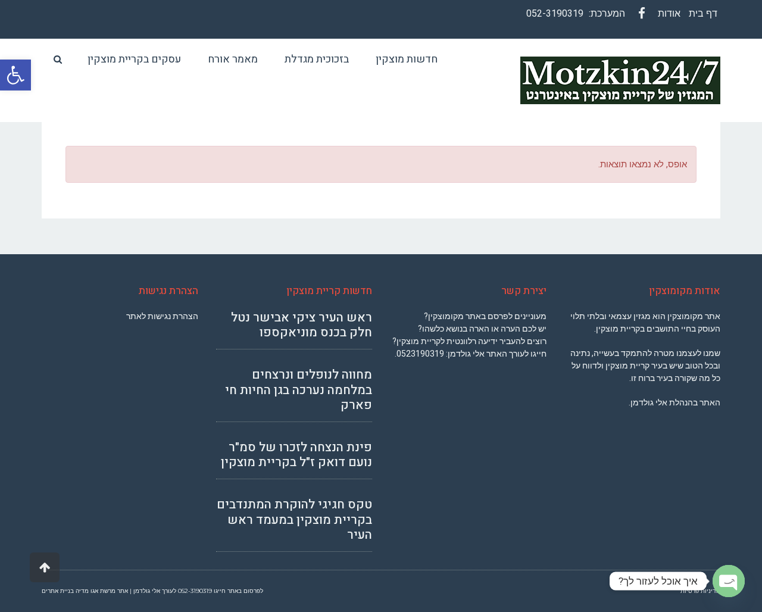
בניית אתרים (58, 591)
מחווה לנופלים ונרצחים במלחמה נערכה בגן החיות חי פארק (298, 390)
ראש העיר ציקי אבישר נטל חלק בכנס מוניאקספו (301, 325)
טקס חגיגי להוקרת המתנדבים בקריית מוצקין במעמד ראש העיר (294, 519)
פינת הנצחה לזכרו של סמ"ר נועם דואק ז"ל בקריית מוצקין (296, 455)
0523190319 (420, 353)
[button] (15, 75)
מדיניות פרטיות (700, 591)
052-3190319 (554, 13)
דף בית (703, 13)
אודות (669, 13)
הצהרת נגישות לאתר (162, 316)
